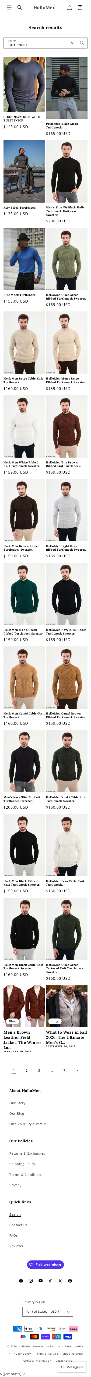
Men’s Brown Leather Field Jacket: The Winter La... (23, 1040)
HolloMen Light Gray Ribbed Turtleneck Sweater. (66, 548)
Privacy (15, 1185)
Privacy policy (21, 1353)
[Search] (82, 43)
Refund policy (74, 1346)
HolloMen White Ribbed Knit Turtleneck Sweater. (22, 464)
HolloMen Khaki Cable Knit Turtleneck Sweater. (66, 799)
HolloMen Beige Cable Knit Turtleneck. (23, 380)
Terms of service (46, 1353)
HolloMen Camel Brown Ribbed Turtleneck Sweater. (66, 715)
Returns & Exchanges (27, 1153)
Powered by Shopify (46, 1346)
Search (15, 1214)
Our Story (17, 1103)
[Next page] (77, 1070)
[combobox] (45, 43)
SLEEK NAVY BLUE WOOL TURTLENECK (22, 118)
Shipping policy (73, 1353)
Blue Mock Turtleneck (20, 295)
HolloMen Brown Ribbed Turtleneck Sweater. (22, 548)
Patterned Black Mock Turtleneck (62, 125)
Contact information (37, 1360)
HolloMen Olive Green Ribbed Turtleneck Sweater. (66, 296)
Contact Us (18, 1225)
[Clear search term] (72, 43)
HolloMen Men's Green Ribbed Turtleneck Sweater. (24, 631)
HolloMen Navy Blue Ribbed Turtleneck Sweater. (66, 631)
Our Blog (16, 1113)
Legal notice (64, 1360)
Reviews (16, 1246)
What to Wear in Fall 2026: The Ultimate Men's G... (66, 1037)
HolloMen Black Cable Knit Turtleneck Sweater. (23, 966)
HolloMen (25, 1346)
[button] (9, 7)
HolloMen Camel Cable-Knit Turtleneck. (24, 715)
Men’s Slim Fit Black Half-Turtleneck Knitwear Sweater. (65, 211)
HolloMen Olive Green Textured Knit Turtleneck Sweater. (64, 968)
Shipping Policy (22, 1164)
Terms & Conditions (26, 1174)
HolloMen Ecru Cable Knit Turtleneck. (65, 883)
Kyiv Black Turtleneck (20, 207)
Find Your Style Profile (28, 1124)
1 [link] (14, 1070)
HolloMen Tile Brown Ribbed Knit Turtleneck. (63, 464)
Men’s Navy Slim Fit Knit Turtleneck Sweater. (22, 799)
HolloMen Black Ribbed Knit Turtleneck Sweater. (22, 883)
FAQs (13, 1235)
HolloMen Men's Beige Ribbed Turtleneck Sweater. (66, 380)
